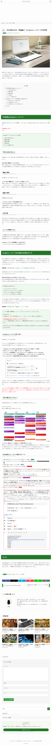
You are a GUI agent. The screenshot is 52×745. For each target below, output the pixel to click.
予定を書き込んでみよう (13, 102)
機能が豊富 (10, 91)
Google (13, 574)
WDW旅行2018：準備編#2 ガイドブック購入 (17, 306)
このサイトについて (26, 729)
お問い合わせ (19, 741)
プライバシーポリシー (27, 741)
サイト (5, 692)
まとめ (7, 106)
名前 (5, 683)
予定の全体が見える (12, 90)
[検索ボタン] (50, 1)
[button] (6, 581)
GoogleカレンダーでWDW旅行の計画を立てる (16, 98)
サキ (9, 606)
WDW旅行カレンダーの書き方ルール (15, 103)
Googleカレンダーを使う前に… (14, 100)
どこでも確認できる (12, 96)
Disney (9, 574)
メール (5, 688)
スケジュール (18, 574)
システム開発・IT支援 (37, 741)
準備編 (5, 574)
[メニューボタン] (1, 1)
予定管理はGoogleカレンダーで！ (14, 88)
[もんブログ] (26, 1)
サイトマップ (13, 741)
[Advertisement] (26, 12)
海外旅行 (22, 574)
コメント (6, 666)
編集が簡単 (10, 93)
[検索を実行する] (48, 708)
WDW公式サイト (7, 314)
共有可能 (10, 95)
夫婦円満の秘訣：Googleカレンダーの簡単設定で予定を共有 (21, 268)
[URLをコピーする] (46, 581)
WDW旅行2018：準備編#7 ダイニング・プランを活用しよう (23, 474)
